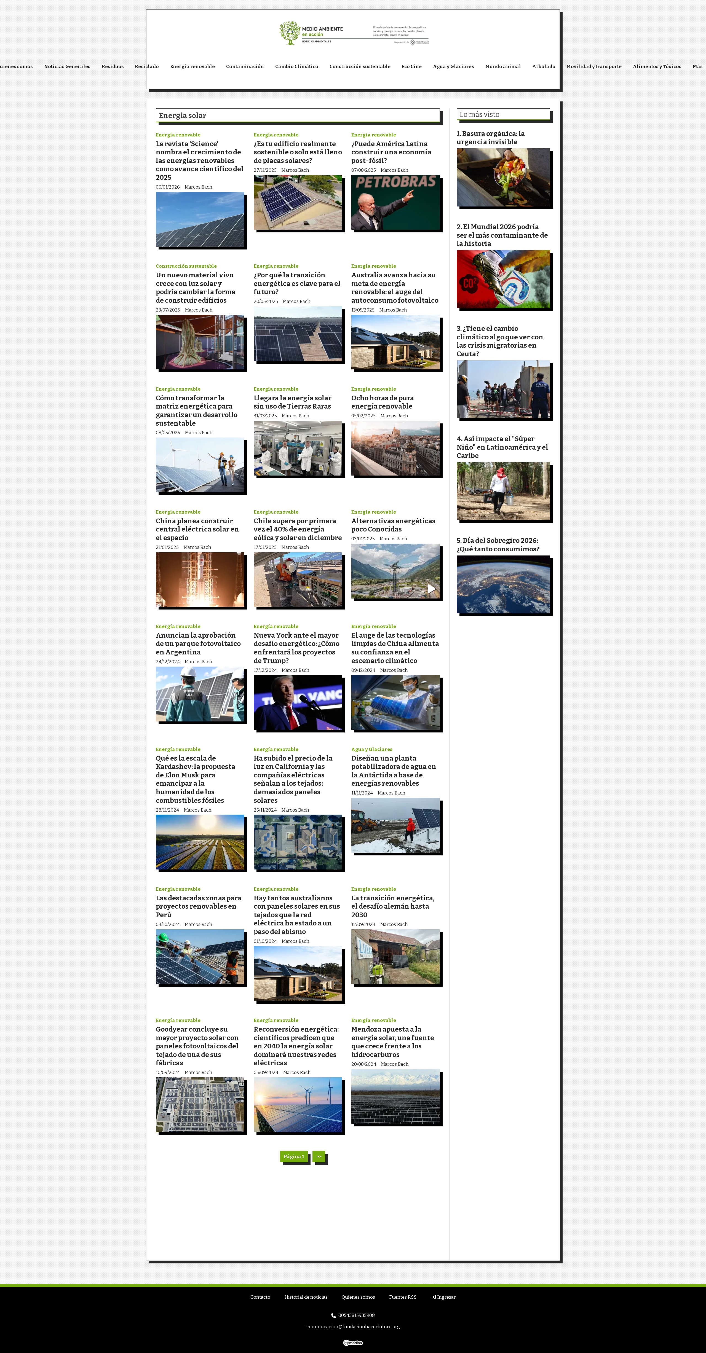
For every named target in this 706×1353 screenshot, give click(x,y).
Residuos (113, 66)
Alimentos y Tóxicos (657, 66)
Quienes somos (358, 1297)
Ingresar (446, 1297)
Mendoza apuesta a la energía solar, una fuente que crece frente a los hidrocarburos (392, 1042)
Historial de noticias (306, 1297)
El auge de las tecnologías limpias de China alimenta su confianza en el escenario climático (395, 648)
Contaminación (245, 66)
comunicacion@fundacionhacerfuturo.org (353, 1327)
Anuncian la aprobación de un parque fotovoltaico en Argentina (198, 643)
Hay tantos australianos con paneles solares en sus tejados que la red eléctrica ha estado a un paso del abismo (297, 915)
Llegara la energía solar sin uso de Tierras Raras (292, 402)
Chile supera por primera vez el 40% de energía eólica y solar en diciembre (298, 529)
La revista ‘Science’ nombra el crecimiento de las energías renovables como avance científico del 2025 (200, 160)
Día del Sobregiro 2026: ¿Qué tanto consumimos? (498, 544)
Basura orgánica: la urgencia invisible (491, 138)
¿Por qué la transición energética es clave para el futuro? (297, 283)
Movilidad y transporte (594, 66)
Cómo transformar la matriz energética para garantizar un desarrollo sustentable (196, 410)
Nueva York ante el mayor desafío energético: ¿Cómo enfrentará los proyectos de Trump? (296, 648)
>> (318, 1156)
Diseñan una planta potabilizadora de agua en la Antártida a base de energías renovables (393, 771)
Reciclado (147, 66)
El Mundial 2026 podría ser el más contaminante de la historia (502, 235)
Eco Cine (412, 66)
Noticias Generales (67, 66)
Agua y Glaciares (453, 66)
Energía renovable (192, 66)
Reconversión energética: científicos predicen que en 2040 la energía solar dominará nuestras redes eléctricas (296, 1046)
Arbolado (543, 66)
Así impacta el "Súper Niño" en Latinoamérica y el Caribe (502, 447)
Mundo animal (503, 66)
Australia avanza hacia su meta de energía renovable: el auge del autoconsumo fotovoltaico (394, 287)
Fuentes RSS (402, 1297)
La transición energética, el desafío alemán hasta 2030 (392, 906)
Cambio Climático (296, 66)
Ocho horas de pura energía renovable (382, 402)
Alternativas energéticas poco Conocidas (393, 525)
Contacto (260, 1297)
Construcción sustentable (360, 66)
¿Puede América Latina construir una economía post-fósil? (391, 152)
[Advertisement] (298, 1212)
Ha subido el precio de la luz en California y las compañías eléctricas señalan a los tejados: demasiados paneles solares (293, 779)
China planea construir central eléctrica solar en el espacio (197, 529)
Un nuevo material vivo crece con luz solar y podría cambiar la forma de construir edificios (196, 287)
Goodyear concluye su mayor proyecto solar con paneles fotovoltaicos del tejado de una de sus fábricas (197, 1046)
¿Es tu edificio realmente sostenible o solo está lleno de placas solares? (298, 152)
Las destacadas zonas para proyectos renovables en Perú (198, 906)
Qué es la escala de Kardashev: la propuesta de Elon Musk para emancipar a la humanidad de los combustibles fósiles (195, 779)
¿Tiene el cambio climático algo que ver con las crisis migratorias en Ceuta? (500, 341)
